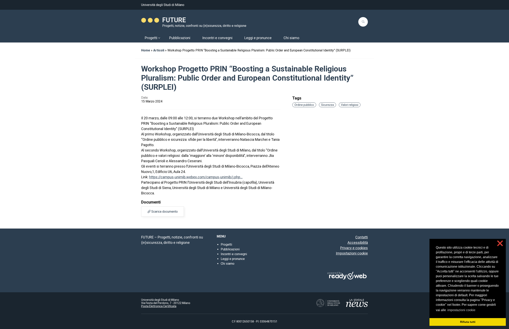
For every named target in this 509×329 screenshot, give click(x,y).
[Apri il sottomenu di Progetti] (159, 38)
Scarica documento (164, 211)
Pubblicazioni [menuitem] (179, 38)
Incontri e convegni (234, 254)
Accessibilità (358, 242)
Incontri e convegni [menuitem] (217, 38)
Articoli (158, 50)
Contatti (361, 237)
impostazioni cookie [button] (461, 310)
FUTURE (174, 20)
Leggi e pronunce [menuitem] (258, 38)
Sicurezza (327, 104)
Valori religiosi (349, 104)
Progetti (226, 244)
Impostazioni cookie (352, 253)
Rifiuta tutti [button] (467, 321)
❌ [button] (500, 243)
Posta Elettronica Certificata (158, 306)
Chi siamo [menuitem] (291, 38)
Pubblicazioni (230, 249)
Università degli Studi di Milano (162, 5)
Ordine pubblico (304, 104)
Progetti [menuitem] (151, 38)
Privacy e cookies (354, 248)
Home (145, 50)
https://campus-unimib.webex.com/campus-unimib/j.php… (196, 177)
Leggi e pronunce (233, 259)
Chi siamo (227, 263)
